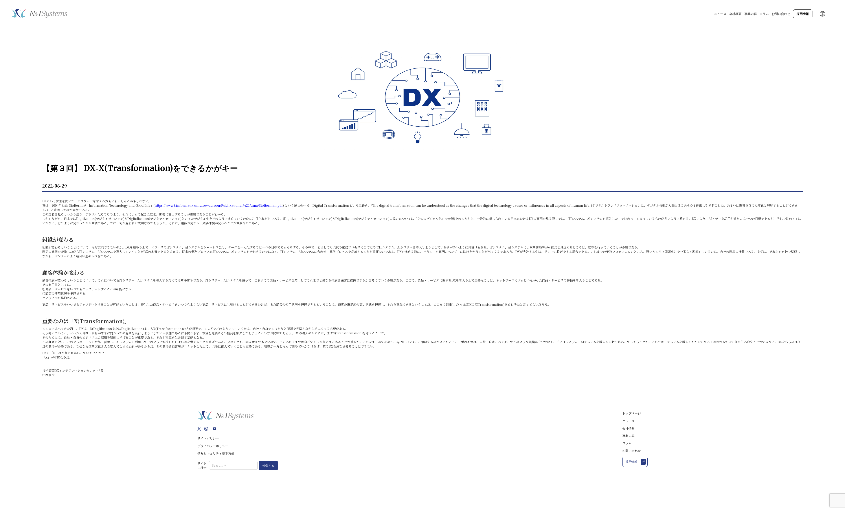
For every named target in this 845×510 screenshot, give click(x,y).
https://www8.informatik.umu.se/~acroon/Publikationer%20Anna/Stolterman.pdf (219, 205)
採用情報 (803, 14)
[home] (39, 14)
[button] (735, 14)
